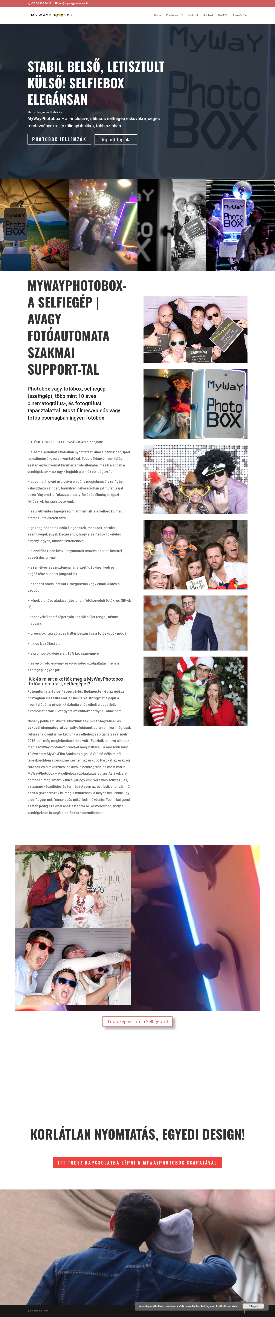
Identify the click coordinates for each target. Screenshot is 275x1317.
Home (158, 15)
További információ (227, 1306)
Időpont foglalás (116, 139)
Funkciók (193, 15)
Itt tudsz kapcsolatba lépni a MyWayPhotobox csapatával (137, 1162)
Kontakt (208, 15)
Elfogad (253, 1306)
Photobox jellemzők (59, 139)
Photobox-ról (174, 15)
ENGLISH (223, 15)
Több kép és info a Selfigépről (137, 1021)
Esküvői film (240, 15)
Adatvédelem (38, 1311)
